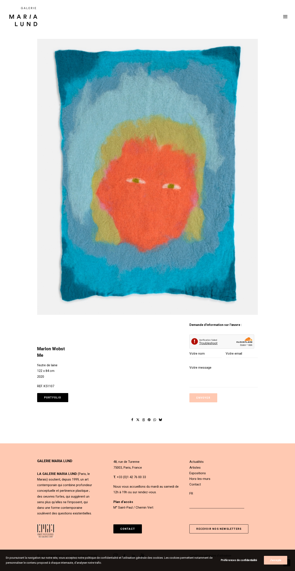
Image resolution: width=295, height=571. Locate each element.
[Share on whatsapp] (154, 419)
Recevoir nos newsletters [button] (218, 528)
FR (191, 493)
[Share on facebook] (132, 419)
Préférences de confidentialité (239, 560)
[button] (147, 177)
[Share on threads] (143, 419)
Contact (195, 484)
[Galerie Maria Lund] (23, 16)
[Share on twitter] (138, 419)
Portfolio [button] (52, 397)
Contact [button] (127, 528)
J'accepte (275, 560)
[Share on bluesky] (160, 419)
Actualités (196, 462)
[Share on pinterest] (149, 419)
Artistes (195, 467)
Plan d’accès (123, 502)
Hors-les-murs (199, 479)
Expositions (197, 473)
